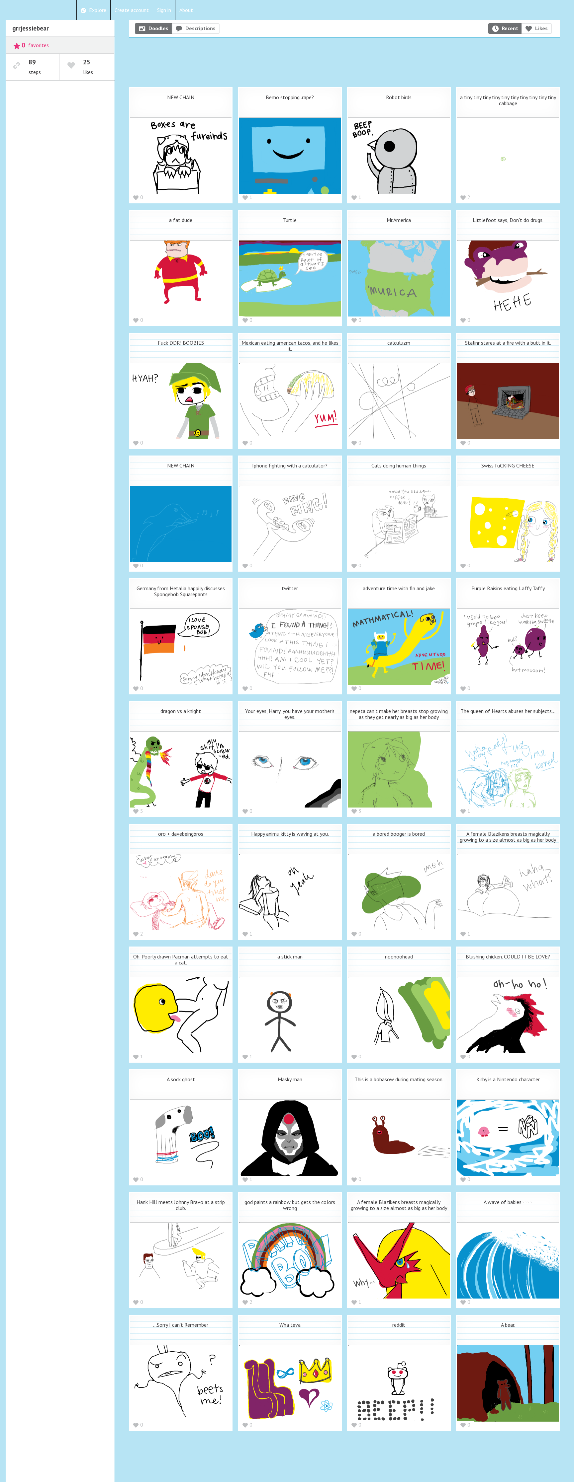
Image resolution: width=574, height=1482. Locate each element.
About (186, 10)
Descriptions (200, 28)
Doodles (158, 28)
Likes (541, 28)
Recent (510, 28)
